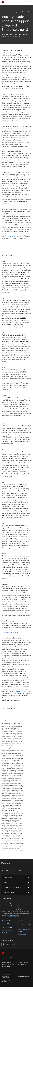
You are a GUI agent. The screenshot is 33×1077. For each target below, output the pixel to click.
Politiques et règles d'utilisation (6, 980)
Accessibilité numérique (24, 980)
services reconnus (14, 915)
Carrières (20, 958)
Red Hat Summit (5, 966)
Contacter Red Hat (6, 962)
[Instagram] (20, 871)
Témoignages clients (7, 927)
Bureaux (20, 960)
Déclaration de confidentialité (5, 977)
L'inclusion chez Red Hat (7, 964)
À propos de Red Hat (6, 958)
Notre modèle (5, 924)
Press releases (5, 12)
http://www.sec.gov (19, 691)
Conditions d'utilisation (23, 976)
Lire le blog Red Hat (23, 962)
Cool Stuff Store (22, 964)
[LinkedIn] (2, 871)
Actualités (20, 920)
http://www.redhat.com (8, 236)
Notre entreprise (6, 920)
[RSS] (14, 708)
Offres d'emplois (21, 934)
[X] (16, 871)
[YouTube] (7, 871)
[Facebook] (11, 871)
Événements (4, 960)
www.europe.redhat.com (9, 632)
